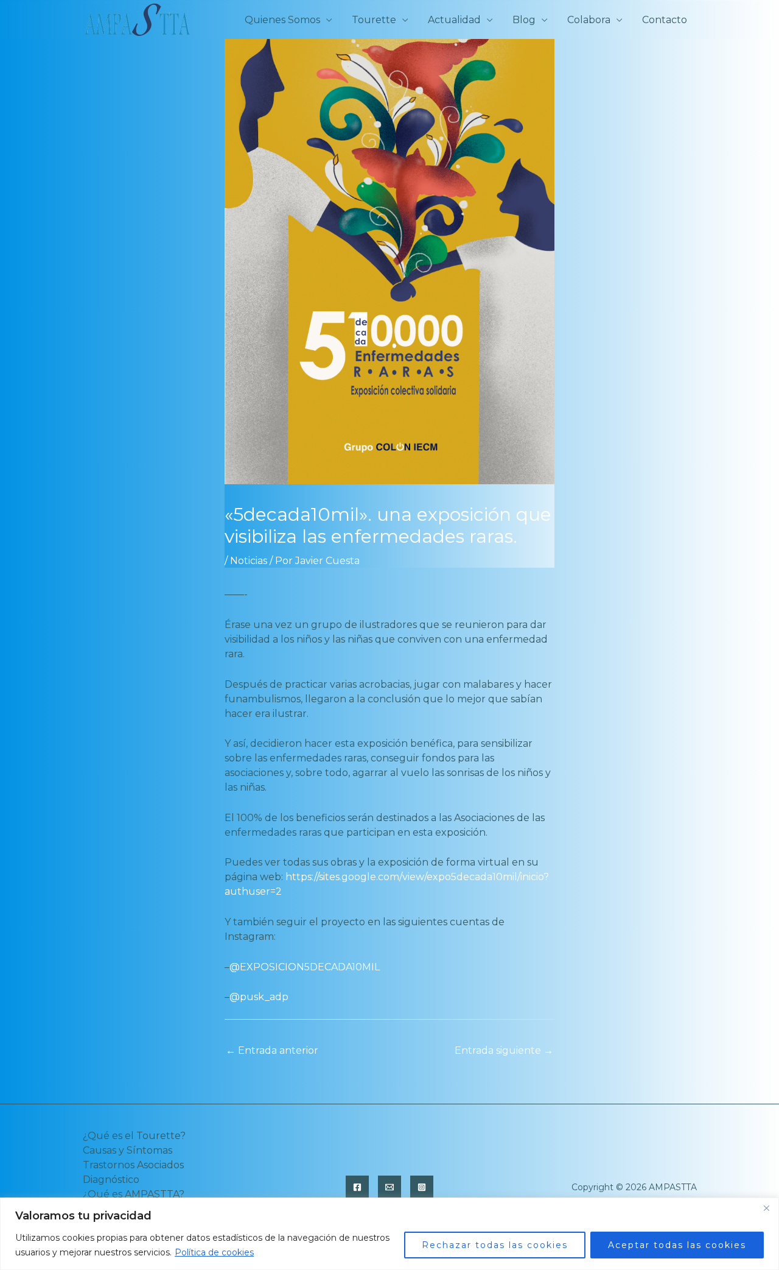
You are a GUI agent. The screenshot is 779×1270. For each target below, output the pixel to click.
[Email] (389, 1187)
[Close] (766, 1208)
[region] (389, 1234)
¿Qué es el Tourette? (134, 1135)
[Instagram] (421, 1187)
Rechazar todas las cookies (495, 1245)
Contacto (664, 20)
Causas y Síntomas (127, 1150)
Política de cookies (214, 1252)
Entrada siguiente (504, 1050)
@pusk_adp (258, 997)
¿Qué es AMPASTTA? (133, 1194)
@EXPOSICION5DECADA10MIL (304, 967)
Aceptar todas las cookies (677, 1245)
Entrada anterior (272, 1050)
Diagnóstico (111, 1179)
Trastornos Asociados (133, 1165)
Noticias (248, 560)
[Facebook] (357, 1187)
